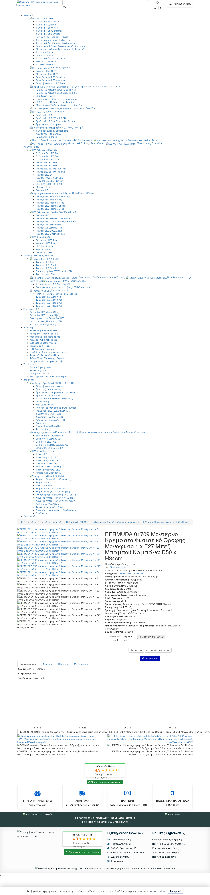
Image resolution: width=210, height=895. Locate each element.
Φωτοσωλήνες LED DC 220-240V (53, 284)
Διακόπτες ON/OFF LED (48, 413)
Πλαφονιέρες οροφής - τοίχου (52, 36)
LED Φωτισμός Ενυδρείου (148, 143)
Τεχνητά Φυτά (44, 482)
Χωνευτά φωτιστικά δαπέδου (79, 108)
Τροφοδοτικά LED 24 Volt (49, 302)
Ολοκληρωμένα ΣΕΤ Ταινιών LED (54, 271)
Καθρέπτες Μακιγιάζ (66, 432)
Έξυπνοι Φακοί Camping (48, 466)
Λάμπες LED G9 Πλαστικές (50, 233)
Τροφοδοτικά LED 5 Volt (48, 296)
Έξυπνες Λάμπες (45, 186)
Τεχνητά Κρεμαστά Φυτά (50, 506)
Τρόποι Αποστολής (121, 843)
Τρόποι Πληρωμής (121, 839)
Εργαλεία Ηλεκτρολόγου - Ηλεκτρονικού (58, 392)
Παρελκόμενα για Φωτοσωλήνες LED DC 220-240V (63, 287)
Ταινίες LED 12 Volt (46, 265)
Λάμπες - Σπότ (31, 146)
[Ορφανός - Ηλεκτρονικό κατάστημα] (36, 1)
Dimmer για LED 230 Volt (48, 438)
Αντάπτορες (42, 401)
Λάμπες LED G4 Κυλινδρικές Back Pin (56, 221)
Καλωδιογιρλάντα (46, 61)
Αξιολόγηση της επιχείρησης (106, 782)
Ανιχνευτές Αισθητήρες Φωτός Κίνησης (57, 407)
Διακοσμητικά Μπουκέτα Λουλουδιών (56, 509)
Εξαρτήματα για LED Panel (50, 83)
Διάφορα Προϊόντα (63, 382)
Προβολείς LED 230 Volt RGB (51, 118)
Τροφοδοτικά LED (60, 290)
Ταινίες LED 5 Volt (45, 261)
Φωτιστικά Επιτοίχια (47, 27)
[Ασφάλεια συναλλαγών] (37, 813)
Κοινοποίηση (151, 658)
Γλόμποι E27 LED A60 (47, 153)
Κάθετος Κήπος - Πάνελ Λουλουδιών (55, 500)
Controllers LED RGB (46, 441)
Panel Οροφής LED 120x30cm (51, 80)
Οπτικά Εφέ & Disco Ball (48, 426)
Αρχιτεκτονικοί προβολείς (50, 124)
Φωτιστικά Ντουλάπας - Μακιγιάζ (54, 398)
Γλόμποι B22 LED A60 (47, 156)
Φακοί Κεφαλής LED (47, 457)
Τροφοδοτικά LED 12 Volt (49, 299)
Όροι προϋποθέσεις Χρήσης (167, 839)
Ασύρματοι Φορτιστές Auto (44, 333)
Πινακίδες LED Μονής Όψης (44, 312)
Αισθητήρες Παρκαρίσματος (45, 336)
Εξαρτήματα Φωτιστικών (49, 386)
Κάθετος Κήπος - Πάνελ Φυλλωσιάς (55, 497)
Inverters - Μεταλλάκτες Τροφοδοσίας (56, 293)
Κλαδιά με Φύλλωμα (47, 503)
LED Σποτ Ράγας (44, 246)
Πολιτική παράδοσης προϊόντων (169, 843)
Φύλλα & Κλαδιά (45, 485)
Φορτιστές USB (38, 370)
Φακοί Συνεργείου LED (48, 469)
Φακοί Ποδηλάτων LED (48, 460)
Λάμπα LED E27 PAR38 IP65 (50, 171)
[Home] (22, 521)
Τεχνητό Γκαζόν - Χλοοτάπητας (53, 491)
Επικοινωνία (30, 516)
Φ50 (34, 673)
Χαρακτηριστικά (29, 664)
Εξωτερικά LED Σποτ (47, 240)
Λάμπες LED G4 (44, 215)
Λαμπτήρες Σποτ (45, 252)
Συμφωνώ (175, 891)
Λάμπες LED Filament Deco (50, 208)
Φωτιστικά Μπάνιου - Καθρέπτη (53, 39)
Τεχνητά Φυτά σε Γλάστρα (51, 488)
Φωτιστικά (49, 18)
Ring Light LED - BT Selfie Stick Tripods (49, 376)
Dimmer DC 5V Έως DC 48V (49, 447)
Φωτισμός (29, 15)
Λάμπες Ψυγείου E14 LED (49, 177)
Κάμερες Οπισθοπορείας (43, 339)
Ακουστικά (41, 422)
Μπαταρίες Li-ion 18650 (48, 472)
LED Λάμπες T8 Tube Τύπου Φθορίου (55, 102)
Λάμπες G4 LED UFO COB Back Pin (54, 218)
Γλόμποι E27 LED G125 (48, 159)
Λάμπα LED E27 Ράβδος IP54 (51, 168)
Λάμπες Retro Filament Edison (78, 193)
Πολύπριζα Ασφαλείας (48, 389)
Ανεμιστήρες (43, 429)
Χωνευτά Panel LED (46, 71)
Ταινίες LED (52, 258)
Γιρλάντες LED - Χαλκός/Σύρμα (53, 410)
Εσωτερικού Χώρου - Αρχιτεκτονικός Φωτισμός (60, 46)
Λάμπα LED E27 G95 (46, 162)
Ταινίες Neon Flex (45, 274)
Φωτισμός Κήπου (44, 52)
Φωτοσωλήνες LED (76, 280)
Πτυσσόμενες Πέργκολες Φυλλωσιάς (56, 494)
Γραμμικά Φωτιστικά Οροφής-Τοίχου (56, 89)
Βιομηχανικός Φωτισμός (71, 127)
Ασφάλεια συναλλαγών (165, 852)
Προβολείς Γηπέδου (46, 136)
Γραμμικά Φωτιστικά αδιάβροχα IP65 (56, 92)
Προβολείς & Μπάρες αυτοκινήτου (48, 351)
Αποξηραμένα (43, 513)
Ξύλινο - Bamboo (36, 668)
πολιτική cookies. (157, 891)
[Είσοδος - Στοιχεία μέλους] (155, 8)
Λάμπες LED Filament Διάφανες (53, 196)
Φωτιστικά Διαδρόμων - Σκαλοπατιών (56, 42)
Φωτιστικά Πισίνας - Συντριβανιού (87, 143)
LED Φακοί (49, 450)
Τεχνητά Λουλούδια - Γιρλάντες (53, 479)
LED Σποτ (47, 236)
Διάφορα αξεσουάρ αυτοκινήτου (47, 361)
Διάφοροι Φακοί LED (47, 463)
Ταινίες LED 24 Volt (46, 268)
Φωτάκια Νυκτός (44, 64)
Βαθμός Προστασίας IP (123, 848)
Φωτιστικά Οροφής (46, 24)
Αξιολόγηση (119, 567)
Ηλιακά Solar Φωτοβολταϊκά (78, 139)
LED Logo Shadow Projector (43, 342)
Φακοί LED (41, 454)
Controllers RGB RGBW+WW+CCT (53, 444)
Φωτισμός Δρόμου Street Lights (52, 130)
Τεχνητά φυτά (56, 475)
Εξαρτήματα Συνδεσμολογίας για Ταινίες (102, 277)
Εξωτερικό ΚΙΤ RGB (40, 345)
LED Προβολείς (56, 111)
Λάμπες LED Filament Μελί (50, 199)
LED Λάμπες (52, 149)
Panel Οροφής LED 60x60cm (50, 77)
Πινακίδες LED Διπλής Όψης (45, 315)
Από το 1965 (23, 5)
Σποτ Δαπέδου (43, 249)
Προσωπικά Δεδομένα (164, 856)
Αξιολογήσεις (81, 664)
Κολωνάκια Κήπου (45, 55)
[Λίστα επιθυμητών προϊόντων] (157, 3)
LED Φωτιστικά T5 (45, 95)
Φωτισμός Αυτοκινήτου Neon (44, 355)
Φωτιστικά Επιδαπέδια (48, 33)
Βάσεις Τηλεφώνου (40, 367)
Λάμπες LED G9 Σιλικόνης (50, 230)
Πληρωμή (63, 664)
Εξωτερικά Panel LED (47, 74)
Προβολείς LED (44, 115)
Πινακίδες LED (31, 309)
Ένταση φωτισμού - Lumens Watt (127, 852)
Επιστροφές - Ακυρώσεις (165, 848)
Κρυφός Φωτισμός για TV (49, 395)
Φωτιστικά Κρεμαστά (47, 21)
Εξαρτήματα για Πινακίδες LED (47, 318)
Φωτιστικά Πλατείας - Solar (50, 58)
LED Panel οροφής (60, 67)
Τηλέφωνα (30, 364)
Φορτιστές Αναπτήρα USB (43, 330)
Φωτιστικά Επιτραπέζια (49, 30)
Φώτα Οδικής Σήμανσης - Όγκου (47, 358)
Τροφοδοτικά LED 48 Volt (49, 305)
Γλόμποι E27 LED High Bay (49, 180)
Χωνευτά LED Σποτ (46, 243)
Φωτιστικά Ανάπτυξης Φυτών (142, 139)
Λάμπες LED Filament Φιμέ (50, 202)
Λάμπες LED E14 (45, 174)
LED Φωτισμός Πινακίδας (43, 348)
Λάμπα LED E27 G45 (46, 165)
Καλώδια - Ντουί (45, 404)
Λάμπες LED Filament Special (51, 205)
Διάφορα (29, 379)
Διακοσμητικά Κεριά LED (49, 416)
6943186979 (172, 804)
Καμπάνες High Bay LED (48, 133)
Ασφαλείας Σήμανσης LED (50, 419)
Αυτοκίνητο (29, 327)
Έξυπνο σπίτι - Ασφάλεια (49, 435)
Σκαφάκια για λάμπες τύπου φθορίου (56, 98)
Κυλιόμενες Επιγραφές (43, 324)
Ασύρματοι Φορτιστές (41, 373)
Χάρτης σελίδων (120, 856)
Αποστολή (48, 664)
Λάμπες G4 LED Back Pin (49, 227)
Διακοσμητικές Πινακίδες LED (46, 321)
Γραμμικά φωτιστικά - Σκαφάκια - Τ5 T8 (98, 86)
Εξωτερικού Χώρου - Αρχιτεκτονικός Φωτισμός (60, 49)
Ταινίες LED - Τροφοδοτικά (38, 255)
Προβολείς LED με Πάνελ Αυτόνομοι (55, 121)
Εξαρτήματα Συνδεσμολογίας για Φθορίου (59, 105)
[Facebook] (160, 8)
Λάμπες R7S (42, 190)
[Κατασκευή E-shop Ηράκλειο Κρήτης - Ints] (60, 868)
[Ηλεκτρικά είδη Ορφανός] (172, 813)
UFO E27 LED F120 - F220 (49, 183)
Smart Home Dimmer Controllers (129, 432)
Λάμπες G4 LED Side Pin (48, 224)
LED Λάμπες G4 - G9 (65, 211)
